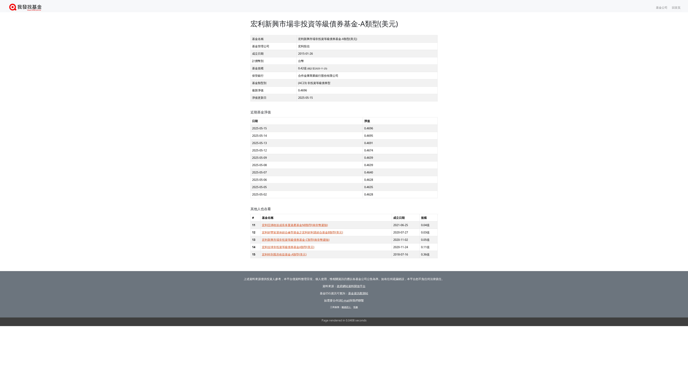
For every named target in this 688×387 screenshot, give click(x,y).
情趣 (355, 307)
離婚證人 (346, 307)
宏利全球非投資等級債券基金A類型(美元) (288, 247)
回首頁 (676, 7)
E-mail (345, 300)
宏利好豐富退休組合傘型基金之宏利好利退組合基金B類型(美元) (302, 232)
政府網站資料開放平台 (351, 286)
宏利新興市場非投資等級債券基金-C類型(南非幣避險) (295, 240)
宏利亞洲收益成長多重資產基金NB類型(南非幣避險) (295, 225)
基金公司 (661, 7)
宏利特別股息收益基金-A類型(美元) (284, 254)
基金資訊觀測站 (358, 293)
